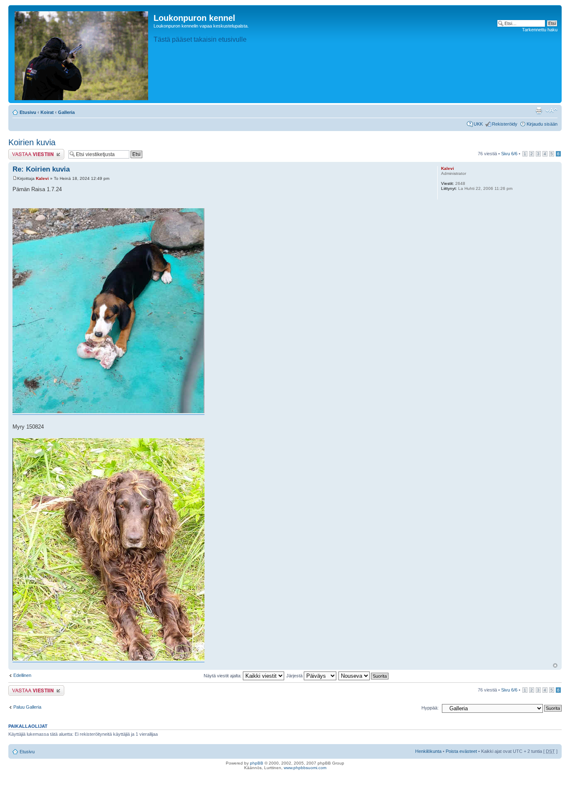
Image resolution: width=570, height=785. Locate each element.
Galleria (66, 112)
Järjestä (295, 675)
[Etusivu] (82, 54)
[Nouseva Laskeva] (363, 675)
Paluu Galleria (27, 706)
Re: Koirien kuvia (41, 169)
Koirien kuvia (31, 142)
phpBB (256, 763)
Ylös (555, 665)
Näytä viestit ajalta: (223, 675)
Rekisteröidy (504, 123)
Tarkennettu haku (539, 29)
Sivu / (509, 153)
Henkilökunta (428, 751)
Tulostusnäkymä (538, 110)
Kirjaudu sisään (542, 123)
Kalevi (42, 178)
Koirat (47, 112)
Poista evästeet (461, 751)
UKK (478, 123)
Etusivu (28, 112)
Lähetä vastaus (24, 151)
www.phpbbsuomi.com (305, 767)
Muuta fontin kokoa (551, 110)
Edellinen (22, 675)
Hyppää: (430, 707)
